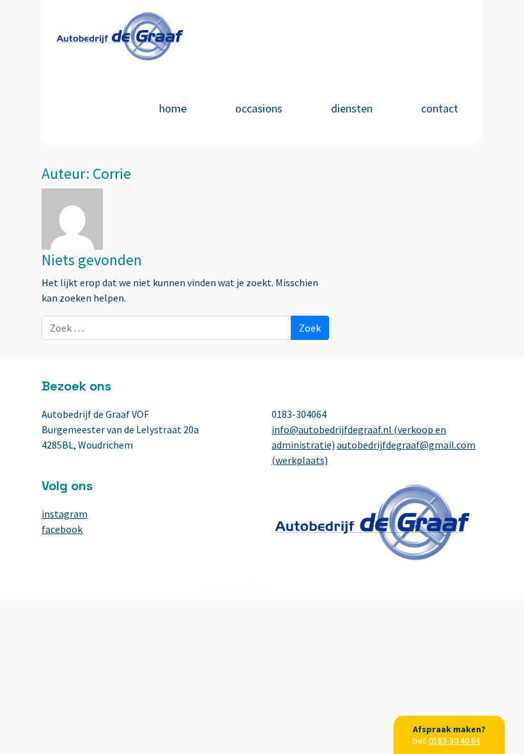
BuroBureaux (302, 585)
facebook (62, 529)
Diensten (352, 108)
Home (173, 108)
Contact (439, 108)
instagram (65, 513)
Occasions (258, 108)
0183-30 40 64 (454, 740)
